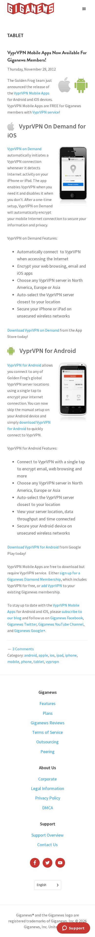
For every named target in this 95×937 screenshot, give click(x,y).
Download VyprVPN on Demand (33, 330)
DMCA (47, 808)
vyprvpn (52, 661)
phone (26, 661)
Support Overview (47, 835)
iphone (71, 655)
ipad (59, 655)
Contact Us (47, 844)
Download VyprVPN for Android (33, 547)
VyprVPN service (45, 112)
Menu (85, 8)
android (30, 655)
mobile (13, 661)
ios (52, 655)
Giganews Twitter (22, 624)
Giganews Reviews (48, 723)
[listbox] (47, 885)
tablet (38, 661)
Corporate (47, 779)
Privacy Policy (47, 798)
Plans (48, 713)
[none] (47, 885)
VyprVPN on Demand (24, 148)
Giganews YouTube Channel (61, 624)
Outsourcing (47, 742)
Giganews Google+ (29, 630)
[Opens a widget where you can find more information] (73, 928)
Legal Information (47, 788)
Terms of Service (47, 732)
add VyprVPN (51, 585)
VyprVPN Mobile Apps (31, 93)
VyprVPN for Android (24, 365)
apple (43, 655)
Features (47, 703)
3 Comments (23, 648)
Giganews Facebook (66, 617)
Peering (47, 751)
